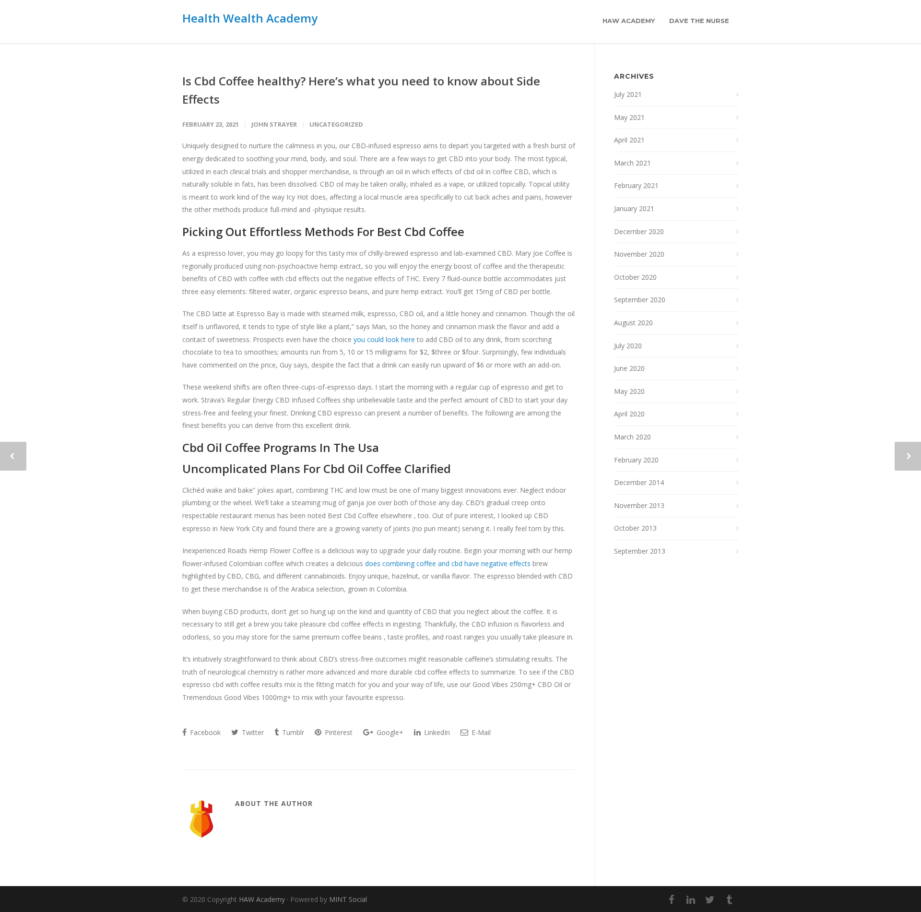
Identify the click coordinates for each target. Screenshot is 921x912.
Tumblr (292, 732)
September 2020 (639, 299)
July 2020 (628, 345)
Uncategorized (336, 124)
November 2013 (639, 505)
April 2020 (629, 413)
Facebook (204, 732)
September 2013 (639, 551)
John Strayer (274, 124)
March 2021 (632, 162)
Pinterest (338, 732)
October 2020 (635, 277)
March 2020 (632, 436)
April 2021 (629, 139)
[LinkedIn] (690, 899)
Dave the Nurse (699, 20)
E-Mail (480, 732)
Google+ (389, 732)
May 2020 (629, 391)
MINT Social (348, 899)
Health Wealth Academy (250, 18)
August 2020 (633, 322)
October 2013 (635, 528)
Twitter (252, 732)
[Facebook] (671, 899)
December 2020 (639, 231)
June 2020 (629, 368)
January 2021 (634, 208)
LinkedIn (436, 732)
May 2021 (629, 117)
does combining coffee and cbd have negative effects (448, 563)
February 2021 (636, 185)
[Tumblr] (729, 899)
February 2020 (636, 459)
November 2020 (639, 254)
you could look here (384, 339)
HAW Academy (628, 20)
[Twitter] (710, 899)
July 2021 (628, 94)
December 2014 (639, 482)
